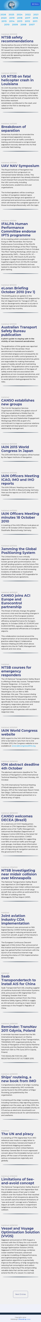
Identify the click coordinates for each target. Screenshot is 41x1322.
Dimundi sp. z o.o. (25, 1319)
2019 (12, 18)
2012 (27, 21)
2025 (11, 14)
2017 (27, 18)
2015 (4, 21)
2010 (6, 24)
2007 (32, 24)
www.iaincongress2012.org (23, 746)
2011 (35, 21)
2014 (12, 21)
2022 (28, 14)
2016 (35, 18)
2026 (3, 14)
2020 (4, 18)
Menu (36, 4)
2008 (23, 24)
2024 (19, 14)
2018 (19, 18)
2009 (15, 24)
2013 (19, 21)
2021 (35, 14)
